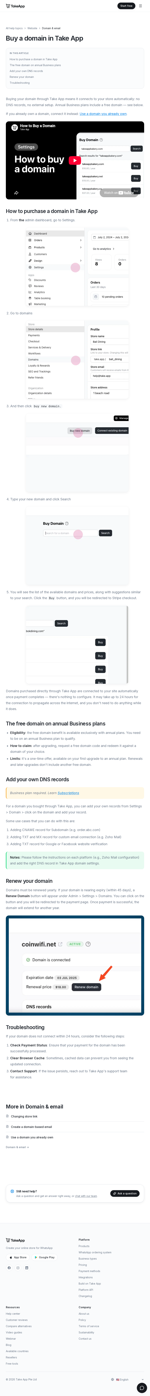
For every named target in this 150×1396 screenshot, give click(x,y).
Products (84, 1246)
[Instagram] (18, 1268)
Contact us (85, 1338)
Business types (88, 1258)
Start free (126, 5)
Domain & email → (17, 1147)
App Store (20, 1257)
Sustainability (86, 1332)
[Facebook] (9, 1268)
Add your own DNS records (26, 71)
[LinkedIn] (26, 1268)
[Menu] (140, 6)
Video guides (14, 1332)
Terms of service (89, 1326)
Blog (8, 1344)
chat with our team (86, 1196)
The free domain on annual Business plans (35, 65)
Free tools (12, 1363)
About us (84, 1313)
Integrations (86, 1277)
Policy (82, 1319)
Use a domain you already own (103, 114)
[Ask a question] (142, 1388)
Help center (13, 1313)
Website (32, 28)
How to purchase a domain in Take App (33, 59)
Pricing (83, 1264)
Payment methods (89, 1271)
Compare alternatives (19, 1326)
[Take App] (15, 6)
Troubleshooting (20, 82)
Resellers (11, 1357)
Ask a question (127, 1193)
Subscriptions (68, 793)
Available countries (17, 1351)
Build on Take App (90, 1283)
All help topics (14, 28)
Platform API (86, 1289)
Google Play (47, 1257)
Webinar (11, 1338)
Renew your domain (22, 76)
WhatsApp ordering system (95, 1252)
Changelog (85, 1296)
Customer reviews (17, 1319)
